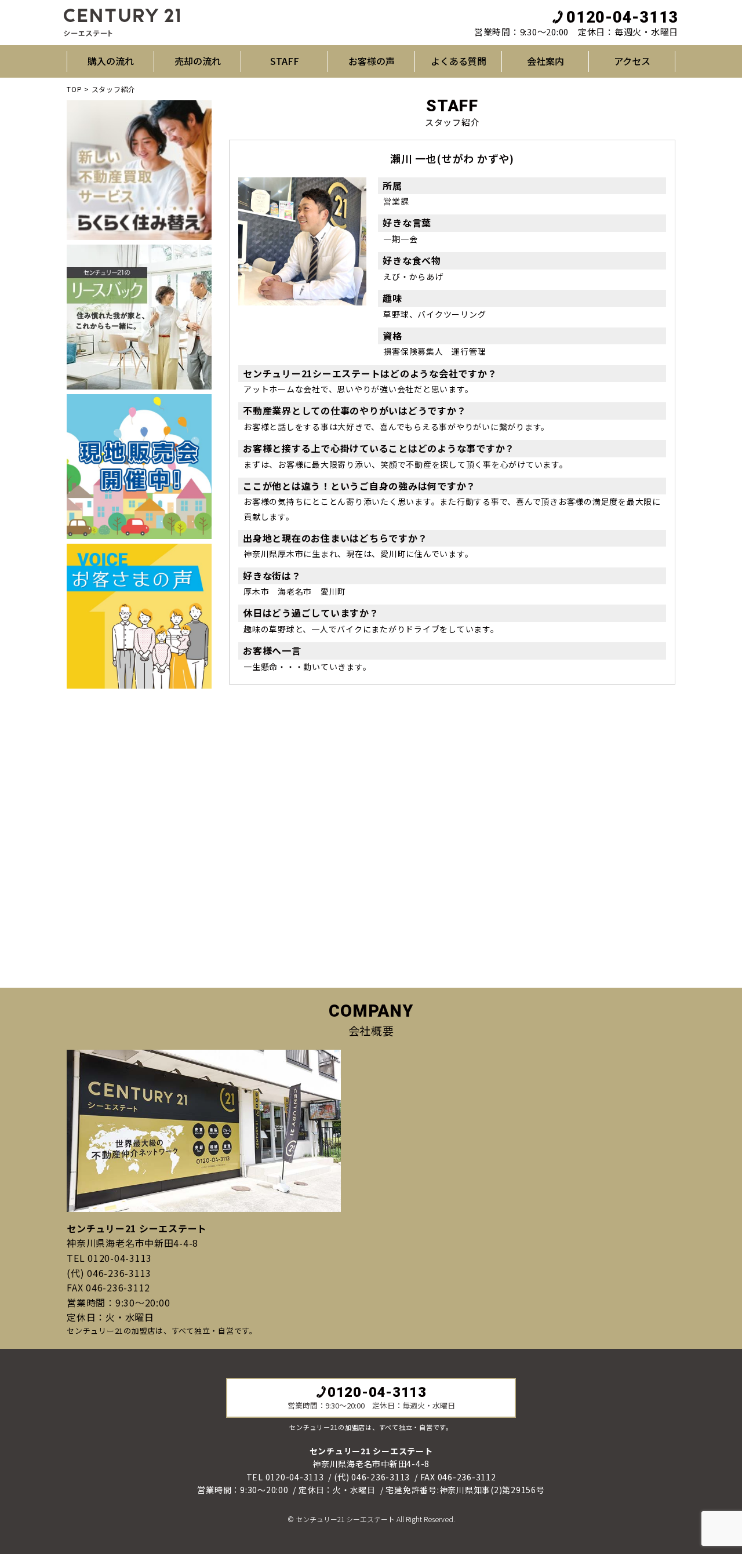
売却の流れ (197, 61)
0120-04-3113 (622, 17)
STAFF (284, 61)
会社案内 (545, 61)
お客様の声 (371, 61)
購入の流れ (111, 61)
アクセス (632, 61)
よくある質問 (458, 61)
